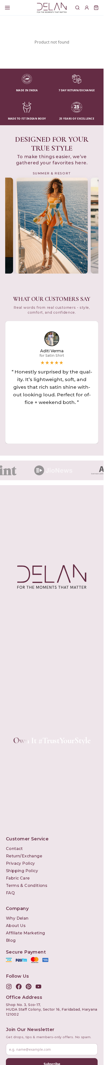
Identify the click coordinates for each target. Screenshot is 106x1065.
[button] (51, 382)
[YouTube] (38, 986)
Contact (14, 848)
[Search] (77, 7)
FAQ (10, 893)
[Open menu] (7, 7)
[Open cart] (96, 7)
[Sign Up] (86, 7)
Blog (11, 940)
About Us (16, 925)
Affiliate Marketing (25, 933)
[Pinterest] (29, 986)
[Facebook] (19, 986)
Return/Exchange (24, 856)
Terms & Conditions (26, 885)
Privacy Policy (20, 863)
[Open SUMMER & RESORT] (52, 226)
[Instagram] (9, 986)
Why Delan (17, 918)
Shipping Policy (22, 870)
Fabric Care (18, 878)
